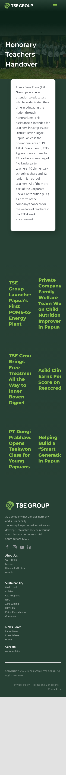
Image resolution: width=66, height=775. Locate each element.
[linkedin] (29, 547)
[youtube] (22, 547)
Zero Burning (12, 603)
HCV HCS (10, 607)
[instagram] (15, 547)
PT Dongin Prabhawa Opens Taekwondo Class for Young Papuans (23, 449)
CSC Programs (12, 595)
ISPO (7, 599)
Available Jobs (12, 651)
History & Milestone (15, 568)
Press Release (12, 635)
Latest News (11, 631)
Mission (9, 564)
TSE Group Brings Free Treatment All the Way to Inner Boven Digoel (22, 379)
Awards (9, 572)
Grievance (10, 616)
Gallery (8, 639)
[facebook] (7, 547)
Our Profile (11, 559)
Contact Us (54, 689)
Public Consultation (15, 612)
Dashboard (11, 587)
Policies (9, 591)
